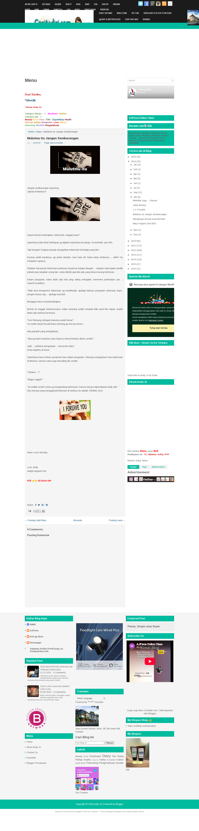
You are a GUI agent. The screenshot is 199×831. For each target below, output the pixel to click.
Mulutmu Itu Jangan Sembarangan (53, 138)
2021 (133, 245)
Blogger (152, 713)
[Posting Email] (29, 511)
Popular (133, 467)
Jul (135, 188)
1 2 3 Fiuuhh (139, 209)
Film (95, 4)
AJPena (34, 630)
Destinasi (46, 4)
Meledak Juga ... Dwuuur (145, 200)
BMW (33, 624)
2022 (133, 250)
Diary (87, 4)
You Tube (135, 13)
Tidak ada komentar (53, 143)
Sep (135, 192)
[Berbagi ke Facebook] (43, 511)
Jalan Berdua (139, 205)
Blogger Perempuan (36, 763)
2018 (133, 156)
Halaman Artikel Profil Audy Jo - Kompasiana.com (47, 649)
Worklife (28, 14)
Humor (46, 9)
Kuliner (58, 4)
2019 (133, 161)
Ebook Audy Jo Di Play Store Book (157, 13)
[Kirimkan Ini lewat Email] (34, 511)
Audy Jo (98, 804)
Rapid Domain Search (135, 811)
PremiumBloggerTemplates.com (112, 811)
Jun (135, 183)
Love (68, 9)
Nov (135, 230)
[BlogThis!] (37, 511)
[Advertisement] (99, 52)
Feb (135, 169)
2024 (133, 259)
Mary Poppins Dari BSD (144, 223)
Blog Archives (158, 467)
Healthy (105, 4)
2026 (133, 268)
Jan (135, 164)
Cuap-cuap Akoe (131, 19)
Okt (135, 197)
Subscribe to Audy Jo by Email (142, 375)
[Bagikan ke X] (40, 511)
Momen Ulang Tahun (137, 460)
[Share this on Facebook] (35, 505)
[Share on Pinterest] (47, 505)
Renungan (35, 642)
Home (37, 9)
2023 (133, 255)
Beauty (69, 4)
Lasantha (94, 811)
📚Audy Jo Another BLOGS (109, 19)
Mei (135, 178)
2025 (133, 264)
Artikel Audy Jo (31, 4)
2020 (133, 241)
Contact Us (32, 752)
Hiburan (116, 4)
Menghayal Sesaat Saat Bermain (149, 219)
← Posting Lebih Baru (35, 520)
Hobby (27, 9)
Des (136, 234)
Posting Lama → (117, 520)
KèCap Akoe (36, 636)
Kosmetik (31, 757)
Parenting (104, 9)
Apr (135, 174)
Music (77, 9)
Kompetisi (58, 9)
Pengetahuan (90, 9)
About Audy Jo (34, 747)
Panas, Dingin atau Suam (144, 626)
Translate (98, 702)
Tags (144, 467)
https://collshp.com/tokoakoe (142, 726)
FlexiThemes (69, 811)
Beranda (146, 19)
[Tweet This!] (39, 505)
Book (78, 4)
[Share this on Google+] (43, 505)
